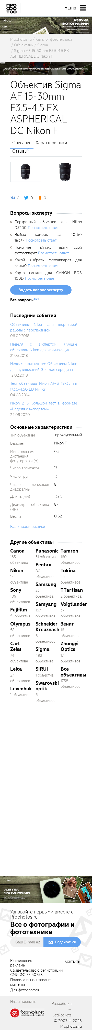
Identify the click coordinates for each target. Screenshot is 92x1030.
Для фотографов (24, 990)
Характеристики (51, 143)
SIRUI (42, 669)
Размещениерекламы (21, 963)
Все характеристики (27, 526)
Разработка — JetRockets (62, 1009)
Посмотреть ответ (43, 227)
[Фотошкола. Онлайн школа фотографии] (27, 1012)
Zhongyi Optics (69, 646)
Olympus (20, 624)
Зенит (67, 624)
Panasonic (47, 551)
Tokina (68, 570)
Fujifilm (18, 610)
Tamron (69, 551)
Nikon (16, 570)
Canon (17, 551)
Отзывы (19, 151)
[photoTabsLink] (25, 172)
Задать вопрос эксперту (41, 290)
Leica (16, 669)
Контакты (72, 961)
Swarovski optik (47, 686)
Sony (15, 590)
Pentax (43, 564)
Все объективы (73, 672)
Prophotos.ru (71, 1026)
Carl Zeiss (15, 646)
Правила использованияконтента (31, 982)
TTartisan (72, 590)
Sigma (43, 649)
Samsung (46, 584)
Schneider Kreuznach (47, 627)
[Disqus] (46, 779)
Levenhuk (21, 688)
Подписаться (65, 942)
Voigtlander (74, 604)
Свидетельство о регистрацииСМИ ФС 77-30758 (36, 972)
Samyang (46, 604)
